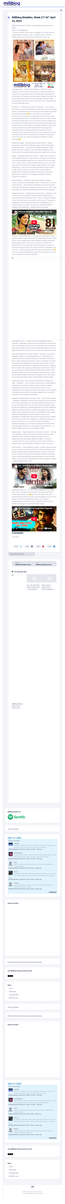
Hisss (15, 862)
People (9, 837)
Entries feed (12, 991)
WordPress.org (13, 998)
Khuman (16, 883)
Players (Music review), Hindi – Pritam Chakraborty (48, 587)
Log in (11, 988)
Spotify (23, 30)
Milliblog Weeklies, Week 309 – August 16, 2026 (22, 849)
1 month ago (37, 868)
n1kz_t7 (16, 871)
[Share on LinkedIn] (51, 546)
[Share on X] (17, 546)
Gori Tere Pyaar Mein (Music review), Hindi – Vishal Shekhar (33, 587)
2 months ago (38, 879)
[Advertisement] (18, 942)
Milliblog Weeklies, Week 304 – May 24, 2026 (21, 868)
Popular (19, 837)
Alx (41, 1193)
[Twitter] (61, 3)
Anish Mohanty (18, 853)
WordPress (32, 1193)
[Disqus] (34, 734)
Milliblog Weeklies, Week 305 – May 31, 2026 (21, 879)
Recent (14, 837)
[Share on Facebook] (28, 546)
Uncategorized (28, 554)
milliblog (16, 843)
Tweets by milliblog (13, 829)
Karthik (21, 554)
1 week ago (39, 849)
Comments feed (13, 994)
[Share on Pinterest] (39, 546)
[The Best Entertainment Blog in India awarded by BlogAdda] (25, 962)
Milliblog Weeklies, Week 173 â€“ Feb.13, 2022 (17, 706)
